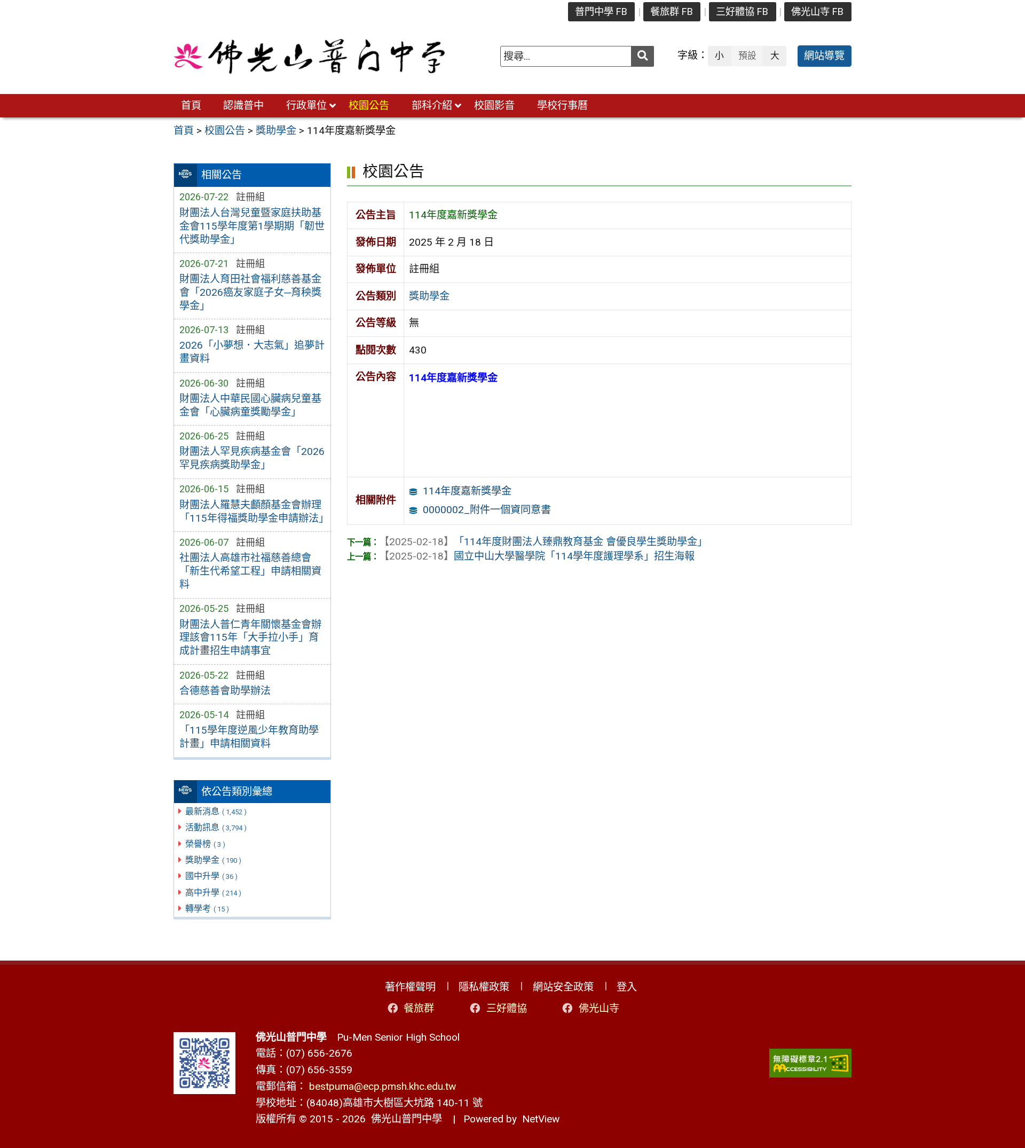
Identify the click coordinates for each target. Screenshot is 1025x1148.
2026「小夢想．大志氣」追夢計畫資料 (252, 352)
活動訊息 (216, 827)
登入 (627, 987)
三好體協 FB (742, 11)
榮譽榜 (205, 844)
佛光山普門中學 (404, 1119)
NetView (540, 1119)
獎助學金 (213, 860)
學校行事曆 (562, 105)
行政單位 (306, 105)
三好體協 (506, 1008)
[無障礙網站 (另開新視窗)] (810, 1063)
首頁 (191, 105)
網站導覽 (824, 56)
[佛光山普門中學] (309, 56)
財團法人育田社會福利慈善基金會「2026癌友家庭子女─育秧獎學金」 (250, 292)
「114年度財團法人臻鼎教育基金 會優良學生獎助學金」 (543, 542)
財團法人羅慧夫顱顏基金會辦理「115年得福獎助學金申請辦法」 (252, 511)
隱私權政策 (484, 987)
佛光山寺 (599, 1008)
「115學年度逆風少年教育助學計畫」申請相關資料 (249, 737)
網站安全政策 (563, 987)
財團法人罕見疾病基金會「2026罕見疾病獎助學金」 (252, 458)
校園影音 (494, 105)
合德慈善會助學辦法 (225, 691)
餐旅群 (419, 1008)
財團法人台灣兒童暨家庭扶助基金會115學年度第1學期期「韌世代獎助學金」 (252, 226)
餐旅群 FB (671, 11)
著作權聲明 (410, 987)
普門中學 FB (601, 11)
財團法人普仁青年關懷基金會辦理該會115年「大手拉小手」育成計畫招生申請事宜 (250, 637)
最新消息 (216, 811)
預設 (747, 55)
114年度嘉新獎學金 (467, 491)
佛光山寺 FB (817, 11)
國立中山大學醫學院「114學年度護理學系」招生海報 (537, 556)
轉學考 (207, 908)
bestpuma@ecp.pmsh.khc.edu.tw (382, 1086)
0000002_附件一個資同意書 (487, 510)
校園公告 (369, 105)
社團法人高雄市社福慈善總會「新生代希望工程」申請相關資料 (250, 571)
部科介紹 (432, 105)
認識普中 (243, 105)
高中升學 (213, 892)
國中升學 (211, 876)
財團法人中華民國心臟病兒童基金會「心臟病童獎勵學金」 (250, 405)
